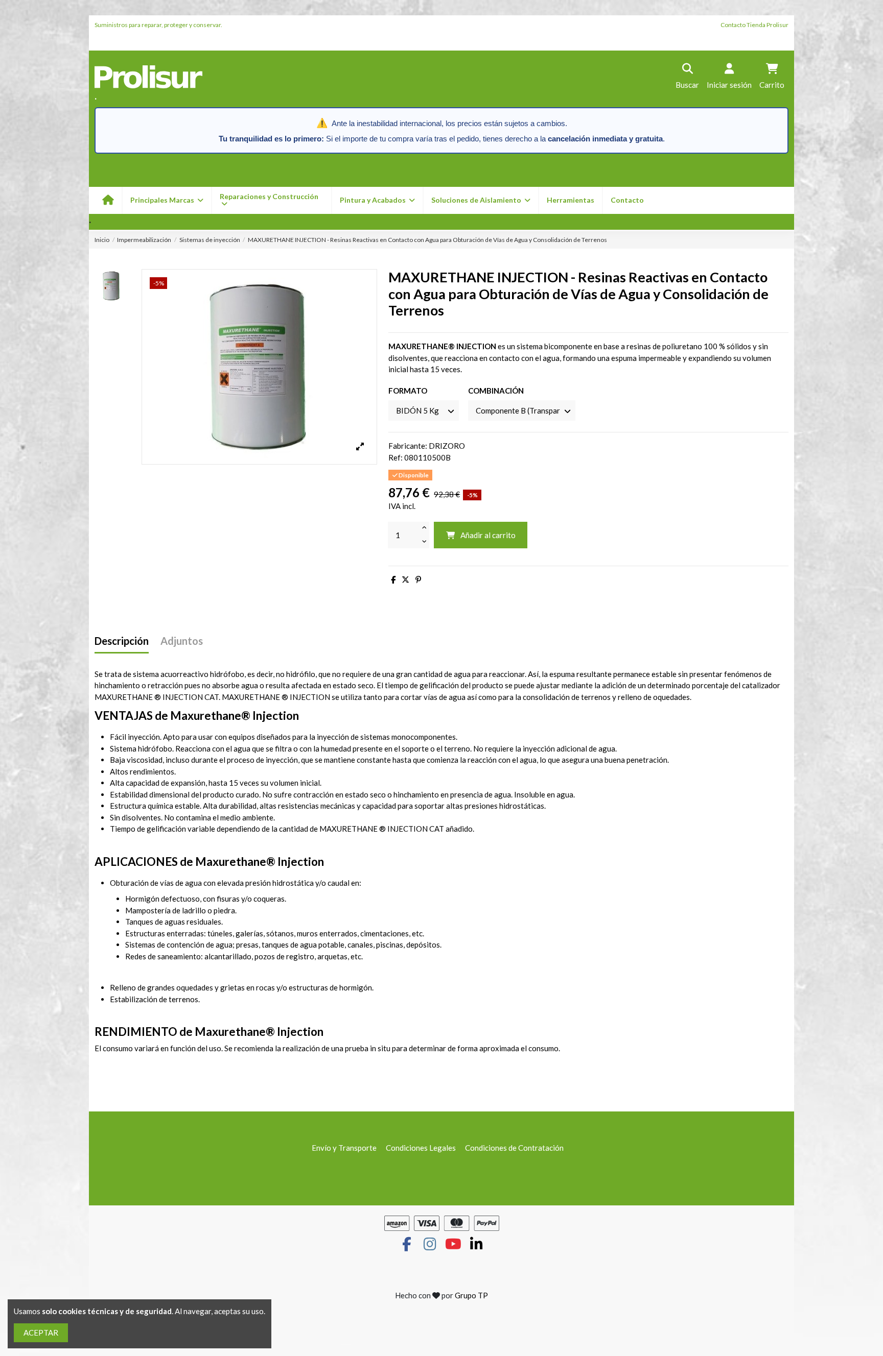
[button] (377, 200)
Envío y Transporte (344, 1147)
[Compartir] (393, 579)
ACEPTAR (41, 1332)
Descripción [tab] (122, 641)
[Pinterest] (418, 579)
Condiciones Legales (421, 1147)
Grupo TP (471, 1295)
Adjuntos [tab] (181, 641)
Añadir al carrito (488, 535)
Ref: (395, 457)
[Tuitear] (405, 579)
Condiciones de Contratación (514, 1147)
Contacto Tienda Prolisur (754, 25)
